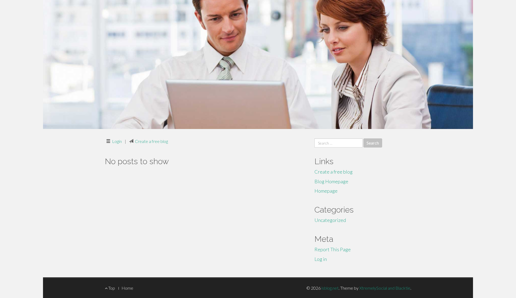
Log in (320, 259)
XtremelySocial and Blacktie (384, 287)
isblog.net (330, 287)
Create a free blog (151, 141)
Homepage (326, 191)
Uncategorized (330, 220)
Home (127, 287)
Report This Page (332, 249)
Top (111, 287)
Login (117, 141)
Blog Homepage (331, 181)
